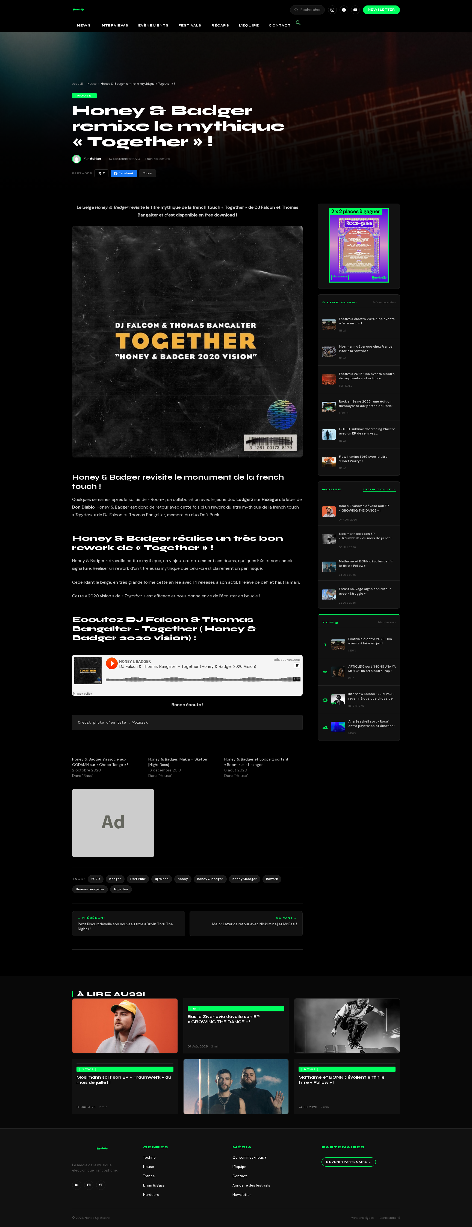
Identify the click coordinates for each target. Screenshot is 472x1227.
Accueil (77, 84)
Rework (272, 879)
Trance (149, 1176)
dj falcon (162, 879)
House (92, 84)
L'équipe (239, 1166)
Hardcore (151, 1194)
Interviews (114, 25)
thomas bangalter (90, 889)
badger (115, 879)
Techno (149, 1157)
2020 (95, 879)
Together (121, 889)
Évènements (153, 25)
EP (195, 1008)
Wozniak (140, 722)
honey (183, 879)
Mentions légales (362, 1218)
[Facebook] (344, 9)
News (84, 25)
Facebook (126, 173)
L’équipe (249, 25)
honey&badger (244, 879)
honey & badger (210, 879)
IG (76, 1185)
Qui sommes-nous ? (249, 1157)
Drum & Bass (154, 1185)
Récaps (220, 25)
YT (101, 1185)
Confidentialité (390, 1218)
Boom (156, 499)
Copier (147, 173)
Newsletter (381, 9)
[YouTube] (355, 9)
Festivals (190, 25)
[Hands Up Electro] (78, 9)
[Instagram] (332, 9)
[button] (78, 9)
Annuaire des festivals (251, 1185)
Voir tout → (379, 489)
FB (89, 1185)
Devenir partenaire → (348, 1162)
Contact (279, 25)
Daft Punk (138, 879)
